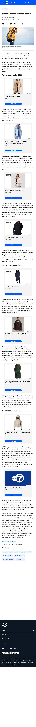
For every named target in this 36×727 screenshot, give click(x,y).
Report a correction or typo (8, 541)
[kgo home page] (4, 625)
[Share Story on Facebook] (3, 23)
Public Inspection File (6, 662)
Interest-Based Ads (27, 660)
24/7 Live (12, 2)
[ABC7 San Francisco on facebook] (3, 648)
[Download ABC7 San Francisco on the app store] (6, 653)
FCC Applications (16, 662)
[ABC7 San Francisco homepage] (6, 2)
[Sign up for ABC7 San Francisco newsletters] (15, 648)
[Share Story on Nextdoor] (14, 23)
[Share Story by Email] (18, 23)
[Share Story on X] (7, 23)
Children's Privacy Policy (25, 659)
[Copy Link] (22, 23)
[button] (2, 2)
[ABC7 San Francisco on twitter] (7, 648)
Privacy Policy (5, 659)
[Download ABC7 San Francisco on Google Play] (14, 653)
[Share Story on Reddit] (10, 23)
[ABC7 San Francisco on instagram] (11, 648)
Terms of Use (18, 660)
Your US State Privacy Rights (8, 660)
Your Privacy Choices (13, 659)
